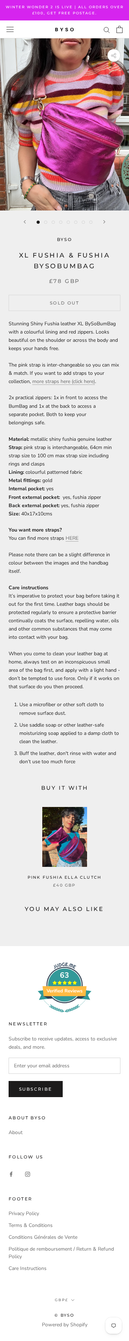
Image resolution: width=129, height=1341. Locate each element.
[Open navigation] (10, 29)
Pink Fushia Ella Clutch (65, 877)
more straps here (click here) (63, 381)
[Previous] (25, 221)
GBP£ (61, 1300)
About (16, 1132)
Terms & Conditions (31, 1225)
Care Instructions (28, 1268)
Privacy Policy (24, 1213)
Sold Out (64, 303)
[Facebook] (11, 1174)
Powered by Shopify (64, 1324)
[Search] (107, 30)
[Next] (104, 221)
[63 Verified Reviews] (64, 1016)
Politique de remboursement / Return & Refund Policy (61, 1253)
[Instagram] (27, 1174)
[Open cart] (119, 29)
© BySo (64, 1315)
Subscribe (35, 1089)
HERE (72, 538)
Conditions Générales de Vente (43, 1237)
